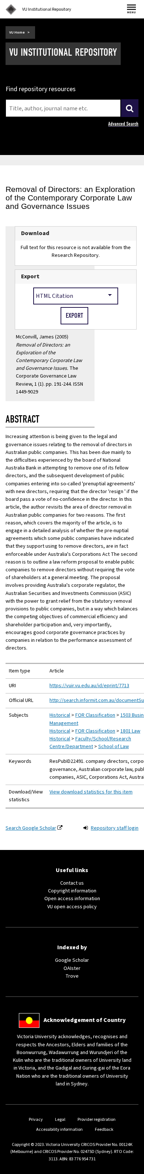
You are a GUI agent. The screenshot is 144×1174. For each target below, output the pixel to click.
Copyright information (72, 891)
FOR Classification (95, 715)
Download (35, 233)
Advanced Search (123, 124)
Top (130, 1168)
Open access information (72, 898)
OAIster (72, 968)
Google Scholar (72, 960)
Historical (59, 715)
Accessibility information (59, 1129)
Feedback (104, 1129)
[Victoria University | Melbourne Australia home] (11, 9)
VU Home (17, 32)
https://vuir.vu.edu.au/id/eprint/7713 (89, 685)
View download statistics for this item (91, 792)
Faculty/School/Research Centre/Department (90, 742)
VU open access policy (72, 906)
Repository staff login (114, 828)
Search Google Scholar (31, 828)
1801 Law (130, 731)
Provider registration (97, 1119)
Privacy (36, 1119)
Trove (72, 976)
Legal (60, 1119)
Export (30, 276)
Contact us (72, 883)
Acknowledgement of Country (85, 1020)
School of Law (113, 746)
